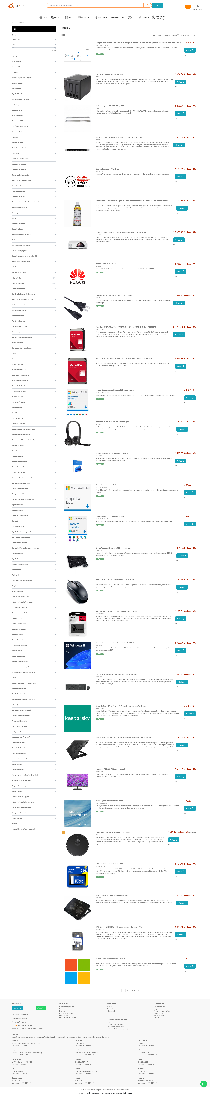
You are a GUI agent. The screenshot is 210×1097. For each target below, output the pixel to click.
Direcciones (63, 1015)
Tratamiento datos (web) (115, 1027)
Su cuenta (63, 1004)
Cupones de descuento (67, 1017)
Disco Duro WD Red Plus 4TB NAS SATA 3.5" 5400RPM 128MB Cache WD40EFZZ (125, 358)
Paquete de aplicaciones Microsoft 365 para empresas (115, 390)
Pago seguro (158, 1009)
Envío (108, 1022)
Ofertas (109, 1007)
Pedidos (62, 1011)
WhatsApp (41, 1008)
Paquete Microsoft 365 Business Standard (110, 516)
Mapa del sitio (159, 1015)
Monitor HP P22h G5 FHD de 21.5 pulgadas (111, 769)
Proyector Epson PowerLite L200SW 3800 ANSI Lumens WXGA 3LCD (121, 232)
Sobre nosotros (159, 1007)
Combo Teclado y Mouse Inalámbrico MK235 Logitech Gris (116, 674)
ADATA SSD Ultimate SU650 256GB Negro (111, 864)
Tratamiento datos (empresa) (117, 1029)
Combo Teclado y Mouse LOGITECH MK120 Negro (113, 548)
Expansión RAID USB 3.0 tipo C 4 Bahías (110, 74)
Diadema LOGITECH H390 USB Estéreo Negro (112, 421)
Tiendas (157, 1017)
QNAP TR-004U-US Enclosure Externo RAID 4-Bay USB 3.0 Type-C (120, 137)
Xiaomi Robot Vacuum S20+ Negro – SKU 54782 (113, 832)
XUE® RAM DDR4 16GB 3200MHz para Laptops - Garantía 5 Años (119, 927)
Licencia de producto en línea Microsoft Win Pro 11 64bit (115, 643)
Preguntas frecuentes (162, 1011)
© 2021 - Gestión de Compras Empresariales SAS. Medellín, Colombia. (105, 1090)
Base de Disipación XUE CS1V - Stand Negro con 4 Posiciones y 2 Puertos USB (123, 737)
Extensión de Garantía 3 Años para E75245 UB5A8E (114, 295)
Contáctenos (158, 1013)
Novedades (111, 1009)
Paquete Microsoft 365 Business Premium (110, 959)
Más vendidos (111, 1011)
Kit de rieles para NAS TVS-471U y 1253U (110, 106)
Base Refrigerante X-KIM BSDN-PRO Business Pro (113, 895)
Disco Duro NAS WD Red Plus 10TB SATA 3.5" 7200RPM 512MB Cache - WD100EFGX (126, 327)
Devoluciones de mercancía (69, 1009)
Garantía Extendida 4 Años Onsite (108, 169)
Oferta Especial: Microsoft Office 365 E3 (110, 801)
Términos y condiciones (115, 1024)
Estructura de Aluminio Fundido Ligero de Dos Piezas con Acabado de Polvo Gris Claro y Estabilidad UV (132, 200)
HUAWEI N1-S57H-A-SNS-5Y (106, 264)
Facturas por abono (66, 1013)
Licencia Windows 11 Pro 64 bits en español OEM (113, 453)
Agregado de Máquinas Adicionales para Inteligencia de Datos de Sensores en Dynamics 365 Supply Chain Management (138, 43)
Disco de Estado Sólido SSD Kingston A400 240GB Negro (116, 611)
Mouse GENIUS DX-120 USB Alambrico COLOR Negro (115, 579)
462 (133, 990)
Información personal (66, 1007)
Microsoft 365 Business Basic (106, 485)
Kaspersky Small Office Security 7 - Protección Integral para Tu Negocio (121, 706)
